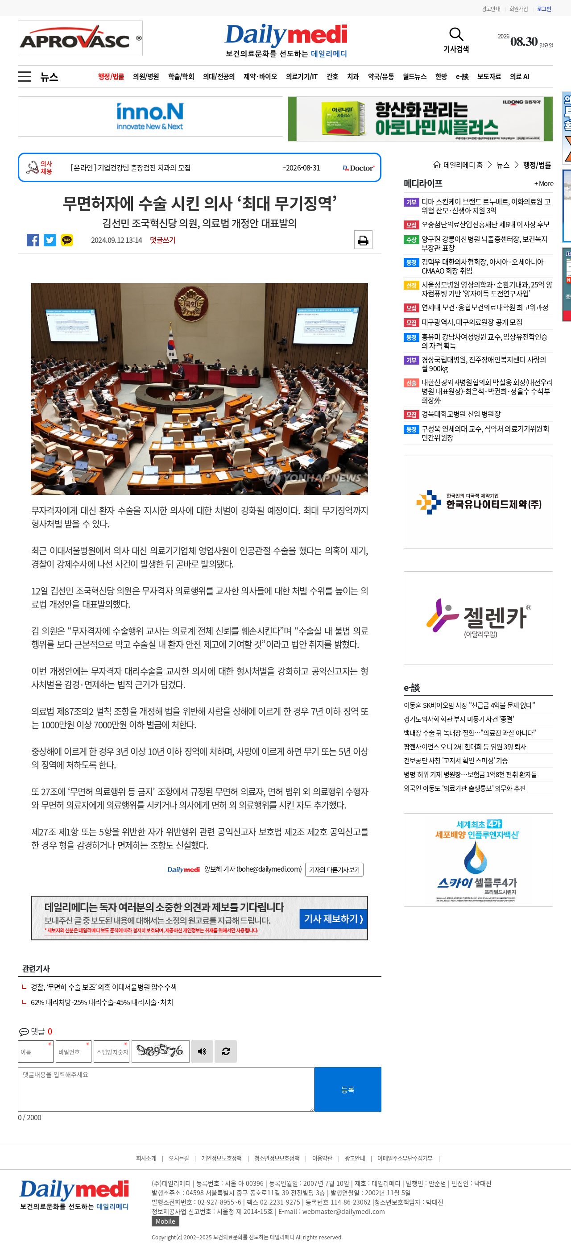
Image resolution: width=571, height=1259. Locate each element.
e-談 (462, 76)
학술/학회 (181, 76)
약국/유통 (381, 76)
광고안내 (491, 9)
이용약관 (322, 1158)
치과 (353, 76)
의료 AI (519, 76)
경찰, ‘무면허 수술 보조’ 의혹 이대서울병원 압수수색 (104, 986)
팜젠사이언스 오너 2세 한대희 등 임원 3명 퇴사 (465, 747)
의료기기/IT (302, 76)
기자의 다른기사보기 (334, 869)
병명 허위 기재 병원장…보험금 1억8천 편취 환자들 (470, 774)
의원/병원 (146, 76)
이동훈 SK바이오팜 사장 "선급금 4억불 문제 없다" (469, 705)
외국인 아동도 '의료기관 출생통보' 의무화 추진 (464, 788)
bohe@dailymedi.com (269, 869)
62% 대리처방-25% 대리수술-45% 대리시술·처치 (102, 1002)
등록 (348, 1089)
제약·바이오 (260, 76)
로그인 (544, 9)
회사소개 (146, 1158)
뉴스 (49, 76)
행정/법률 (111, 76)
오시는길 (179, 1158)
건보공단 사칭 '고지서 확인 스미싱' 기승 (456, 760)
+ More (543, 183)
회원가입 (518, 9)
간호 (333, 76)
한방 (441, 76)
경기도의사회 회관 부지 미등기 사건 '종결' (459, 719)
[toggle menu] (24, 74)
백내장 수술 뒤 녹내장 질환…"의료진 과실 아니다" (470, 733)
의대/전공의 (219, 76)
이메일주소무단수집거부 (404, 1158)
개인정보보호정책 (222, 1158)
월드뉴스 (414, 76)
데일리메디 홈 (462, 164)
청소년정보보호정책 (276, 1158)
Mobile (165, 1221)
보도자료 (489, 76)
